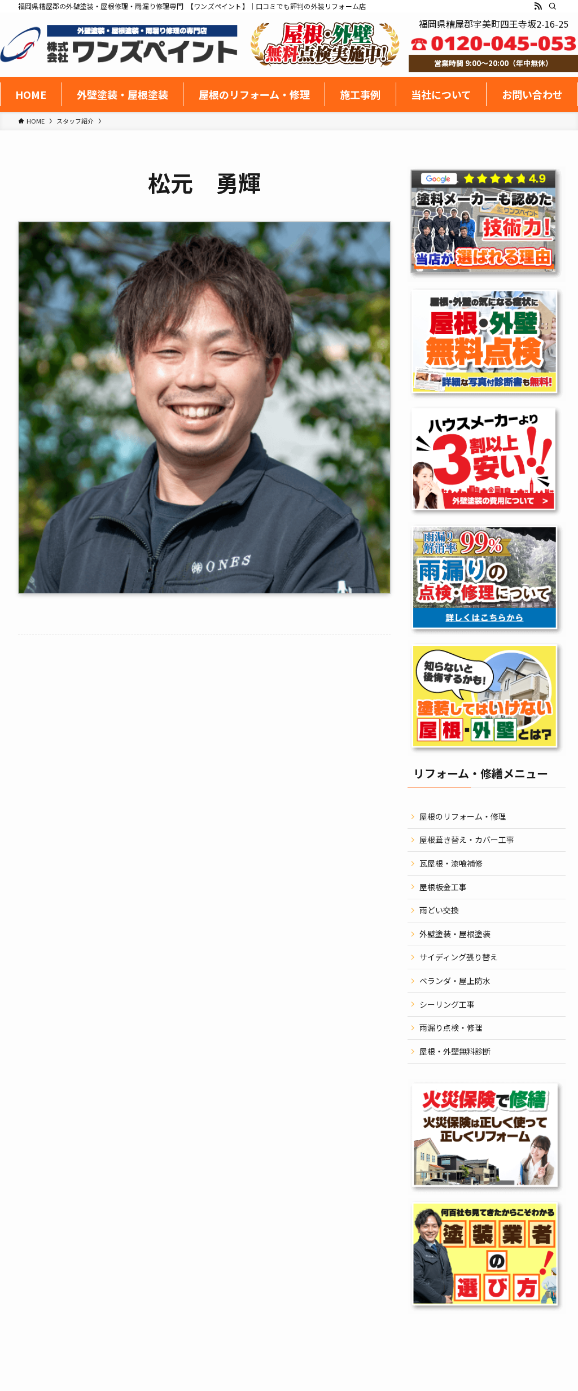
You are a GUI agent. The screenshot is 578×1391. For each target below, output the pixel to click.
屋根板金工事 (443, 887)
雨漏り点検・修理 (451, 1027)
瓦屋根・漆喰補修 (451, 863)
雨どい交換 (439, 910)
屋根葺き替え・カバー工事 (466, 839)
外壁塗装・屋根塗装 (455, 933)
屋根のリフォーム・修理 (462, 816)
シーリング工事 (447, 1004)
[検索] (552, 6)
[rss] (538, 6)
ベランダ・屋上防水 (455, 980)
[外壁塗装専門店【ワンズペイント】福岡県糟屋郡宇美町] (119, 44)
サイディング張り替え (458, 957)
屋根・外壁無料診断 (455, 1051)
